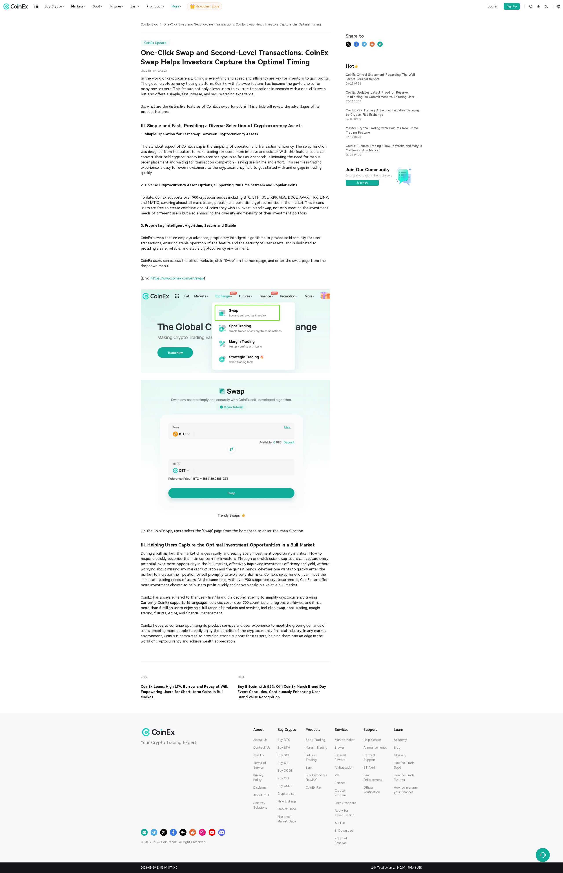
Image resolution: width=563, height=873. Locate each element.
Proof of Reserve (341, 841)
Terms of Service (259, 765)
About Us (260, 740)
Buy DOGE (285, 770)
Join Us (258, 755)
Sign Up (512, 6)
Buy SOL (284, 755)
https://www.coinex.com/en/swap (177, 278)
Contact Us (261, 747)
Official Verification (372, 790)
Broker (339, 747)
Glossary (400, 755)
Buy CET (284, 778)
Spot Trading (315, 740)
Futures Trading (311, 757)
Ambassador (344, 767)
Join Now (362, 182)
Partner (340, 783)
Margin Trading (316, 747)
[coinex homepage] (16, 6)
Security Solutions (260, 805)
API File (340, 823)
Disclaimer (260, 787)
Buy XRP (283, 763)
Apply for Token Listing (345, 813)
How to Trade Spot (404, 765)
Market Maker (345, 740)
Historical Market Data (287, 819)
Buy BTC (284, 740)
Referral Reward (340, 757)
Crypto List (286, 793)
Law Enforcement (373, 777)
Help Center (372, 740)
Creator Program (341, 793)
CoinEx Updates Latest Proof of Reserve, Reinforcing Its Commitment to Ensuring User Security (380, 97)
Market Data (287, 809)
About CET (261, 795)
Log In (492, 6)
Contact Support (370, 757)
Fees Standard (345, 803)
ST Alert (369, 767)
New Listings (287, 801)
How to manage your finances (406, 790)
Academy (400, 740)
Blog (397, 747)
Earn (309, 767)
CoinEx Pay (314, 787)
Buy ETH (284, 747)
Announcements (375, 747)
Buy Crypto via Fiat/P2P (316, 777)
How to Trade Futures (404, 777)
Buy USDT (285, 786)
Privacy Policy (258, 777)
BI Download (344, 830)
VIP (337, 775)
